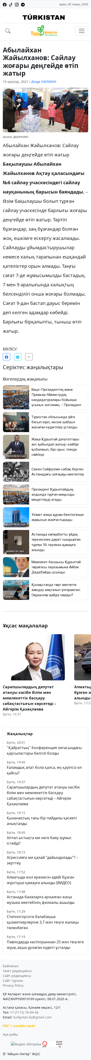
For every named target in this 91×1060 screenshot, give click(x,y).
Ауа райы (10, 1034)
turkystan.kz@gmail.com (32, 1017)
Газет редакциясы (17, 971)
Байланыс (11, 966)
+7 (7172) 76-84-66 (24, 1012)
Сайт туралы (13, 980)
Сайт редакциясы (17, 975)
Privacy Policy (13, 985)
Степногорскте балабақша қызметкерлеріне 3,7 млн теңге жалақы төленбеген (43, 922)
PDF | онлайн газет (19, 1026)
